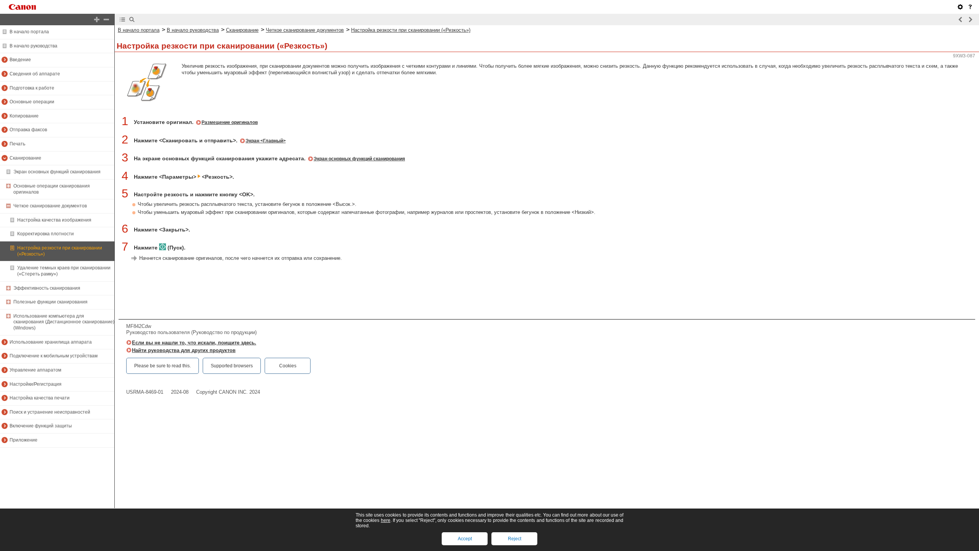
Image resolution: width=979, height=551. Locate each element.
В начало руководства (33, 46)
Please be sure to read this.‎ (162, 365)
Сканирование (25, 158)
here (385, 520)
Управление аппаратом (35, 370)
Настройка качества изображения (54, 220)
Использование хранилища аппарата (51, 342)
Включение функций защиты (41, 426)
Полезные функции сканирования (50, 302)
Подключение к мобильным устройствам (54, 356)
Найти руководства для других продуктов (184, 350)
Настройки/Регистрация (36, 384)
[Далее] (970, 19)
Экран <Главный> (266, 141)
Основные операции (32, 101)
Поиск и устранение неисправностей (50, 412)
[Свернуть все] (106, 19)
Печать (17, 144)
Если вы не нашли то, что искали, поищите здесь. (194, 343)
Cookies (287, 365)
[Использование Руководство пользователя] (970, 7)
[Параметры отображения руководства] (960, 7)
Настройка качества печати (40, 398)
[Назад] (960, 19)
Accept (465, 538)
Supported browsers (232, 365)
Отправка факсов (28, 129)
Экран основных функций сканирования (57, 171)
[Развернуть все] (97, 19)
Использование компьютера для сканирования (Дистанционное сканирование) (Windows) (63, 322)
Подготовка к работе (32, 88)
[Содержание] (122, 19)
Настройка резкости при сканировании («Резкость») (410, 30)
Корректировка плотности (45, 233)
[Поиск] (132, 19)
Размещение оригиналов (230, 122)
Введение (20, 59)
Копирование (24, 116)
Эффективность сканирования (46, 288)
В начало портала (29, 31)
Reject (514, 538)
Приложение (23, 440)
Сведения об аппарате (35, 74)
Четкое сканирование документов (50, 206)
